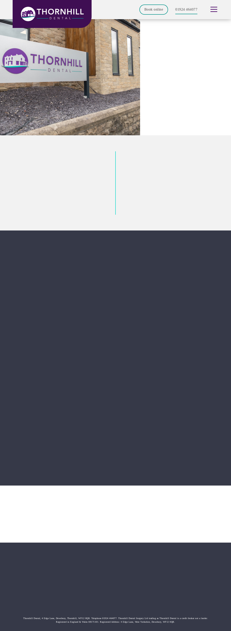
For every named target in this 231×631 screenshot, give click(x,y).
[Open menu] (213, 9)
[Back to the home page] (52, 14)
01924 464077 (186, 9)
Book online (153, 9)
